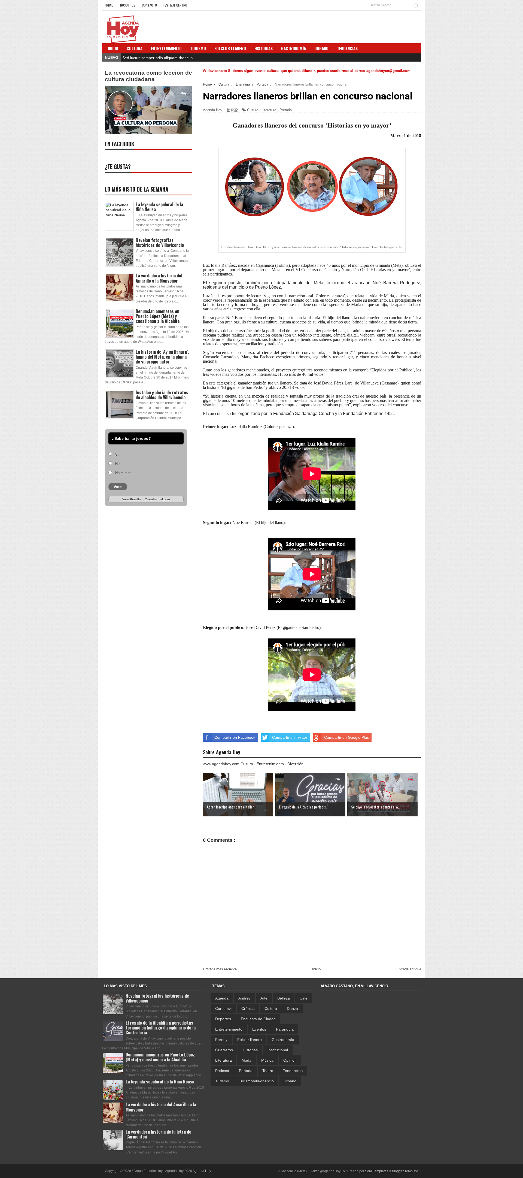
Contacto (149, 5)
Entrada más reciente (220, 969)
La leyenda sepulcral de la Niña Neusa (159, 207)
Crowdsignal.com (157, 499)
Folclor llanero (249, 1039)
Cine (304, 998)
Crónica (248, 1008)
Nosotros (127, 5)
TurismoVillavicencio (256, 1081)
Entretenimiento (166, 48)
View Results (131, 499)
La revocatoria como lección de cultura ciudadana (148, 75)
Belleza (283, 998)
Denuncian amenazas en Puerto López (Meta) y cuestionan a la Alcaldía (158, 316)
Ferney (221, 1039)
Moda (246, 1060)
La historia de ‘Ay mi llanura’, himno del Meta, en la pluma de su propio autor (162, 357)
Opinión (290, 1060)
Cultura (134, 48)
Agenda (222, 998)
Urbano (290, 1081)
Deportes (223, 1019)
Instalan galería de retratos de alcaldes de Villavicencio (162, 395)
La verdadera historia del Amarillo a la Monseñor (159, 278)
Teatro (267, 1070)
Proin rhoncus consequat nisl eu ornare (156, 58)
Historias (250, 1050)
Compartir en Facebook (234, 737)
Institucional (277, 1050)
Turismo (222, 1081)
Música (267, 1060)
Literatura (269, 110)
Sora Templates (376, 1171)
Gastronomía (283, 1039)
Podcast (222, 1070)
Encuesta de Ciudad (258, 1019)
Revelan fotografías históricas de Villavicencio (160, 242)
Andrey (244, 998)
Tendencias (293, 1070)
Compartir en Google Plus (346, 737)
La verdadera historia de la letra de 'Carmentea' (158, 1134)
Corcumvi (223, 1008)
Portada (285, 110)
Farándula (285, 1029)
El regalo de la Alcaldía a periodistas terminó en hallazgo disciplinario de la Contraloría (161, 1027)
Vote (118, 486)
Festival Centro (175, 5)
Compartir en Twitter (289, 737)
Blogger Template (405, 1171)
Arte (263, 998)
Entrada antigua (408, 969)
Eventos (259, 1029)
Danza (292, 1008)
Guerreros (224, 1050)
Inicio (109, 5)
